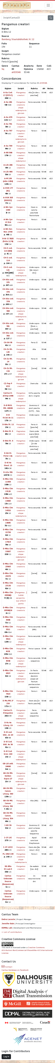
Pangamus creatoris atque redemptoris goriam (20, 374)
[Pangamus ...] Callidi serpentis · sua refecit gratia (21, 598)
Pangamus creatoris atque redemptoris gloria (20, 314)
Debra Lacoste (8, 919)
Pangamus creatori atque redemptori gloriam (21, 554)
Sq (3, 69)
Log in (6, 1056)
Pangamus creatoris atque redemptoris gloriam (20, 107)
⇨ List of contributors (12, 932)
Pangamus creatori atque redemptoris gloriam (20, 136)
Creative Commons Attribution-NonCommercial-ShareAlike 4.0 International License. (27, 950)
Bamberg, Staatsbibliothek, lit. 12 (18, 39)
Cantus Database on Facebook (15, 970)
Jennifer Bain (8, 923)
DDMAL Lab (7, 928)
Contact (8, 967)
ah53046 (16, 72)
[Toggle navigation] (48, 5)
